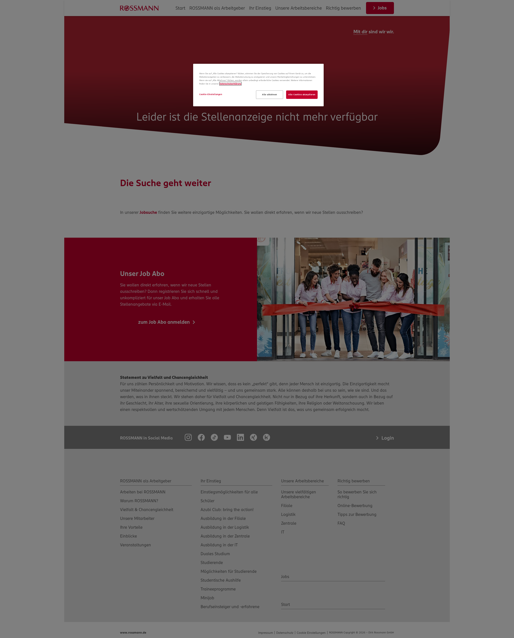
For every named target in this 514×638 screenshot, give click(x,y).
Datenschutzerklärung (230, 83)
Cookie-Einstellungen (210, 94)
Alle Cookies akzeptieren (301, 94)
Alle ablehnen (269, 94)
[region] (258, 85)
